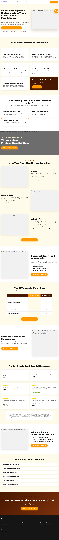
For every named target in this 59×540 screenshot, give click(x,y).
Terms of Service (4, 524)
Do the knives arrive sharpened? (10, 464)
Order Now (54, 1)
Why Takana (19, 1)
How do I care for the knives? (9, 472)
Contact (39, 1)
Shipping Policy (4, 527)
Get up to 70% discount (11, 27)
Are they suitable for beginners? (10, 476)
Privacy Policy (4, 526)
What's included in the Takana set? (11, 468)
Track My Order (24, 524)
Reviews (31, 1)
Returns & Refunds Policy (26, 526)
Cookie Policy (4, 531)
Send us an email (43, 526)
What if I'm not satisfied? (8, 480)
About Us (3, 529)
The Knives (25, 1)
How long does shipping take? (10, 484)
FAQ (35, 1)
